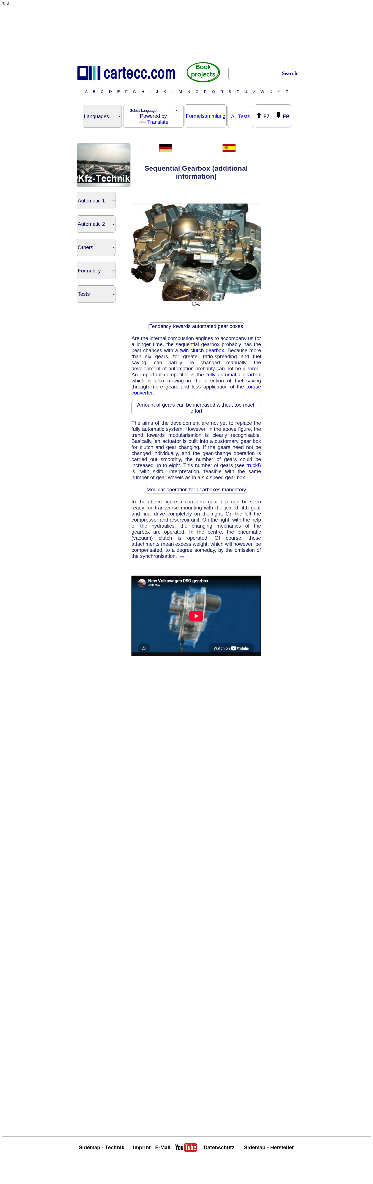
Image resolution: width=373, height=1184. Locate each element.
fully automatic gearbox (233, 374)
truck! (253, 465)
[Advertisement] (186, 33)
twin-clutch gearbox (202, 350)
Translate (157, 122)
